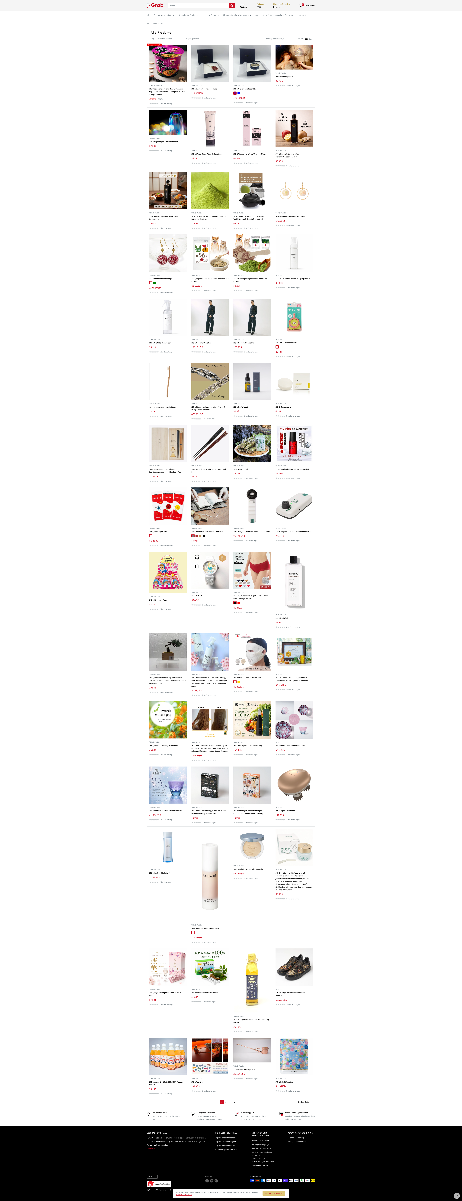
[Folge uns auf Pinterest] (216, 1181)
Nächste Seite (303, 1102)
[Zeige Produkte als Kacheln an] (306, 39)
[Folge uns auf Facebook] (207, 1181)
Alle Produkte (158, 23)
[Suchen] (232, 5)
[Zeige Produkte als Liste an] (310, 39)
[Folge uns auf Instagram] (211, 1181)
